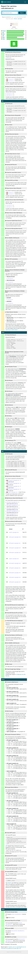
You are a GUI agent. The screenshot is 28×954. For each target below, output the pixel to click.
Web (4, 39)
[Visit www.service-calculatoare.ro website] (14, 25)
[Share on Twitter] (14, 18)
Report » (22, 12)
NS (3, 32)
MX (3, 35)
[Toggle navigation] (25, 2)
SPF (6, 845)
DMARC (9, 882)
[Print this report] (16, 18)
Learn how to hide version (11, 329)
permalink (20, 18)
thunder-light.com (17, 948)
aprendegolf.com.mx (21, 947)
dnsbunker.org (4, 948)
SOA (4, 34)
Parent (4, 30)
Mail (4, 37)
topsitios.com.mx (12, 947)
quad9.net (10, 948)
